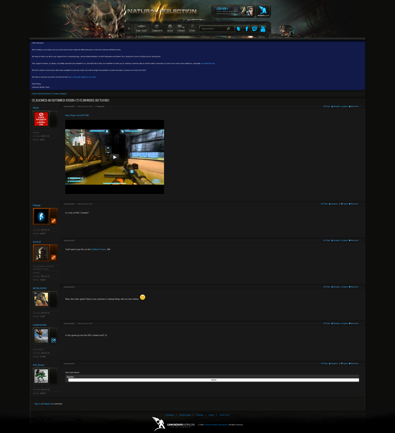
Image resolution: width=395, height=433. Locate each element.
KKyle (36, 107)
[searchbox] (217, 29)
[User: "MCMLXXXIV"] (45, 299)
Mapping (100, 106)
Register (47, 404)
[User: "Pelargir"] (45, 216)
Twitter (238, 29)
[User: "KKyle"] (45, 119)
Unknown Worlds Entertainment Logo (173, 424)
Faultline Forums (98, 249)
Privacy (211, 415)
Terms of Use (225, 415)
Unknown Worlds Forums (163, 12)
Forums (181, 28)
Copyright (199, 415)
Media (170, 28)
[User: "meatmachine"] (45, 335)
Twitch (254, 29)
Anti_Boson (38, 365)
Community (157, 28)
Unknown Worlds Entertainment (263, 9)
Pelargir (37, 205)
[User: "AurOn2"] (45, 252)
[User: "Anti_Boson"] (45, 376)
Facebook (246, 29)
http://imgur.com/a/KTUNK (77, 115)
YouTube (262, 29)
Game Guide (141, 28)
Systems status (185, 415)
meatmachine (40, 324)
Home (128, 28)
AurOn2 (37, 241)
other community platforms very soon (82, 77)
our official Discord (208, 63)
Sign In (37, 404)
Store (192, 28)
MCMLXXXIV (40, 288)
